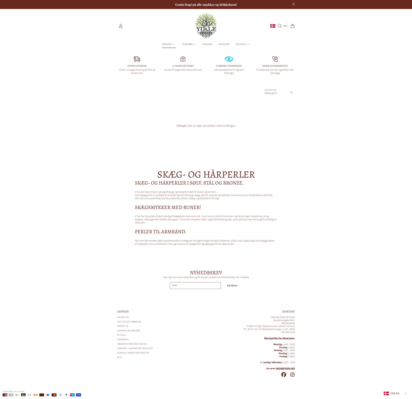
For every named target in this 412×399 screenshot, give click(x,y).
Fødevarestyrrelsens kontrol (132, 344)
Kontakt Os (122, 326)
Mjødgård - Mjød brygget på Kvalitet (135, 348)
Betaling (121, 335)
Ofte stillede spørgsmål (129, 321)
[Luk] (293, 4)
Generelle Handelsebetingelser (133, 352)
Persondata (123, 339)
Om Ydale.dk (123, 317)
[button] (283, 25)
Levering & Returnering (128, 330)
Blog (119, 357)
